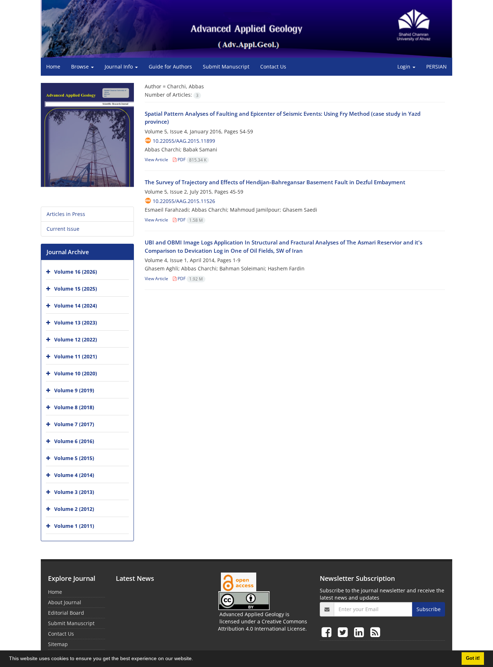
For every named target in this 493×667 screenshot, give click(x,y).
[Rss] (375, 631)
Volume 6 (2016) (74, 441)
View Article (156, 159)
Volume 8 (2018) (74, 407)
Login (404, 66)
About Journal (64, 602)
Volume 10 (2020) (75, 373)
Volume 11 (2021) (75, 356)
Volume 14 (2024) (75, 305)
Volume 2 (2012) (74, 508)
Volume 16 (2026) (75, 271)
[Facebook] (328, 631)
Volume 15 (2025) (75, 288)
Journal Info (119, 66)
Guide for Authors (170, 66)
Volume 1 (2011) (74, 525)
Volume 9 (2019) (74, 390)
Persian (436, 66)
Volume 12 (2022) (75, 339)
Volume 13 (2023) (75, 322)
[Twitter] (344, 631)
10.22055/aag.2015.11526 (184, 201)
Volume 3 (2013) (74, 492)
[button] (196, 659)
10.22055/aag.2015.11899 (184, 140)
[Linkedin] (360, 631)
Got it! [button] (473, 658)
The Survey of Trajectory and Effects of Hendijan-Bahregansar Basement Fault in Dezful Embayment (275, 182)
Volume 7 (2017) (74, 424)
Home (53, 66)
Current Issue (63, 228)
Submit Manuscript (226, 66)
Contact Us (273, 66)
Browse (80, 66)
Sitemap (58, 644)
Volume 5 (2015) (74, 458)
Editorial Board (66, 612)
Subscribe (428, 609)
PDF (191, 159)
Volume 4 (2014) (74, 475)
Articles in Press (66, 214)
